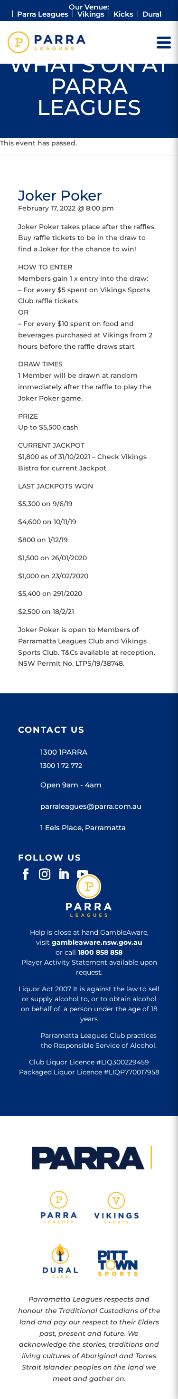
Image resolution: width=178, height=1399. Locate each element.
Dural (151, 14)
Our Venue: (89, 6)
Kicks (123, 14)
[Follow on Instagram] (44, 874)
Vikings (90, 14)
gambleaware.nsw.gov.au (97, 942)
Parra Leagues (42, 14)
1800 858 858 (100, 952)
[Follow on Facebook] (25, 874)
